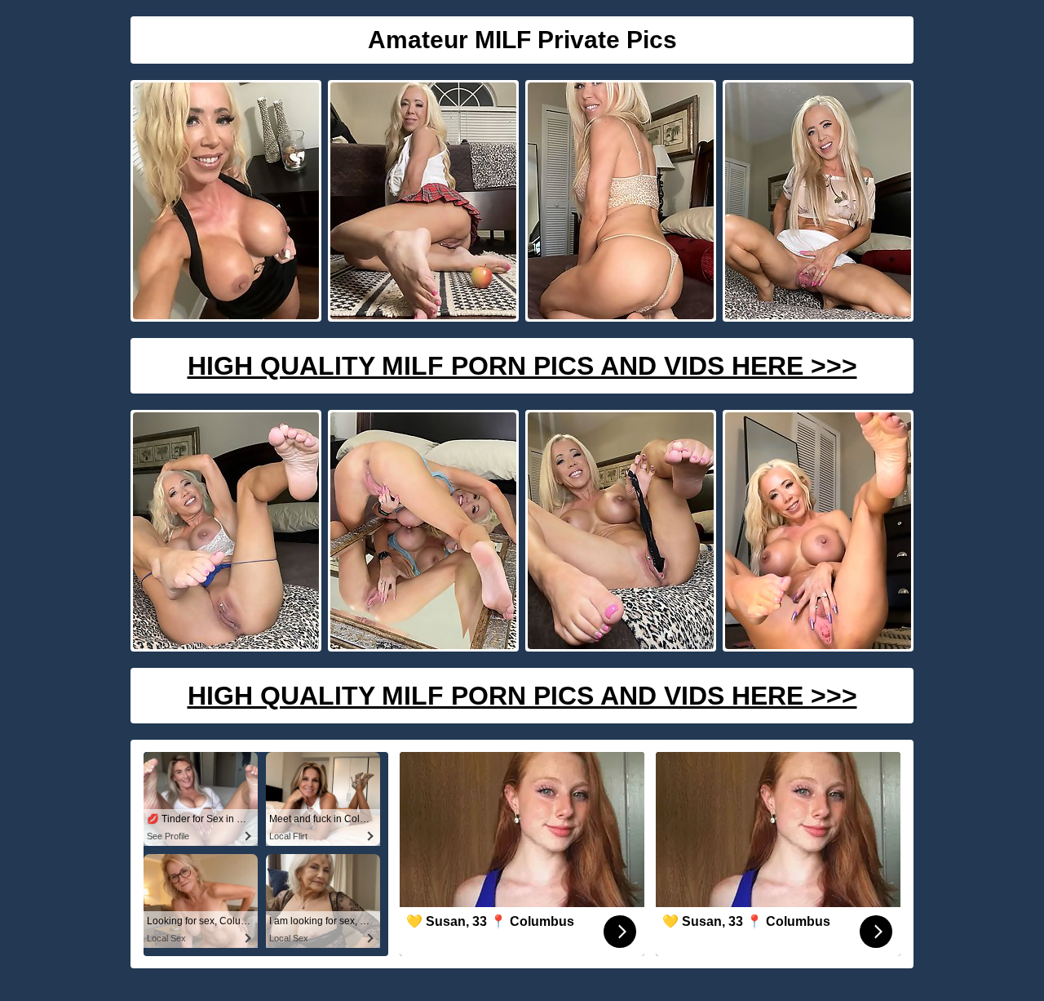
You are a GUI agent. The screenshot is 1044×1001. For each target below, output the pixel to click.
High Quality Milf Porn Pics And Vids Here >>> (522, 365)
